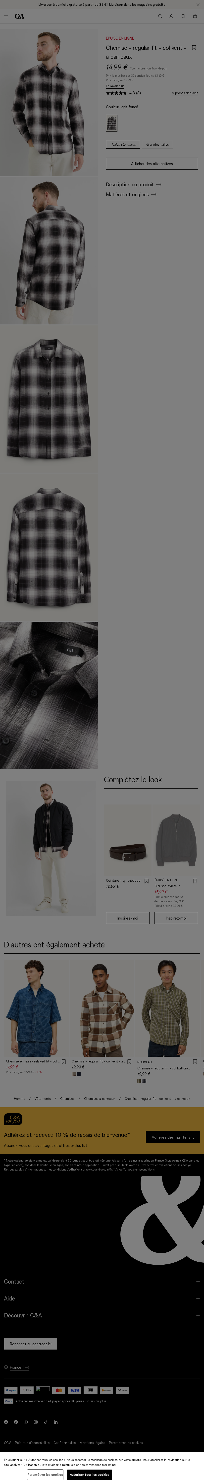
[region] (102, 1468)
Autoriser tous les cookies (89, 1475)
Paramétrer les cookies (45, 1475)
